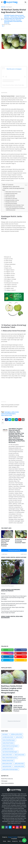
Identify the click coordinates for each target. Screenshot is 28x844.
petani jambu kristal (7, 763)
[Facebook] (6, 419)
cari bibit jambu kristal (7, 737)
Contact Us (15, 841)
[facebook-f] (6, 827)
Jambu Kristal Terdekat (8, 743)
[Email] (23, 419)
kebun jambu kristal (6, 415)
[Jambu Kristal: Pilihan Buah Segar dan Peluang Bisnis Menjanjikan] (6, 699)
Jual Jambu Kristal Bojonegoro (9, 751)
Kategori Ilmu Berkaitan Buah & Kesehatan (15, 208)
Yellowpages (4, 781)
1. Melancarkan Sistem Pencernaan (12, 191)
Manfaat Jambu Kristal (7, 760)
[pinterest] (20, 827)
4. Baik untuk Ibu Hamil (9, 196)
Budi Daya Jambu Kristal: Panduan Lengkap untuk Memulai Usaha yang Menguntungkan (11, 689)
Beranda (3, 6)
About (9, 841)
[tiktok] (3, 830)
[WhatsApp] (13, 419)
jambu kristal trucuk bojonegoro (10, 746)
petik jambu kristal (19, 763)
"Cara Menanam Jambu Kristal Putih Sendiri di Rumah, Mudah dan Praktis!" (12, 612)
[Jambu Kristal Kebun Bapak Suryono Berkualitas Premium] (7, 534)
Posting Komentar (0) (14, 550)
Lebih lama (23, 554)
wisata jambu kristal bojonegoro (10, 769)
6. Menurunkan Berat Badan (10, 203)
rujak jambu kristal (6, 766)
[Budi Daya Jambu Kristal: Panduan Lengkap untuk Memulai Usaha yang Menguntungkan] (14, 677)
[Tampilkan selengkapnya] (2, 422)
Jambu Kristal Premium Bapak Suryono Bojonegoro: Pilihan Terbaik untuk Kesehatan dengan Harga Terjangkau (14, 597)
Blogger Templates (12, 837)
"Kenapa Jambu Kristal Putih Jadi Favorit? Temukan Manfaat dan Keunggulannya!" (14, 604)
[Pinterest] (19, 419)
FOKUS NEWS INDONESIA (7, 783)
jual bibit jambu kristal (7, 749)
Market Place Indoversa (7, 778)
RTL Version (22, 841)
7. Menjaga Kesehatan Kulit (10, 201)
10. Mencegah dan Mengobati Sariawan (13, 206)
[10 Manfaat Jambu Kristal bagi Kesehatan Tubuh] (21, 534)
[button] (2, 2)
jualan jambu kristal (7, 754)
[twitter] (10, 827)
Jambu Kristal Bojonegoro (8, 413)
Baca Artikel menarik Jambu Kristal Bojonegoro (12, 601)
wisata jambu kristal (19, 766)
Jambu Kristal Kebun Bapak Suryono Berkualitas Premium (5, 543)
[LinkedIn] (16, 419)
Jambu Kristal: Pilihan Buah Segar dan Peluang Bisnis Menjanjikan (19, 699)
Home (4, 841)
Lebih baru (4, 554)
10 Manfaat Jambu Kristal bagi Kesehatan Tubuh (20, 541)
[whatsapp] (3, 827)
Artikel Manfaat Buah (10, 210)
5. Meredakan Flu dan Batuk (10, 198)
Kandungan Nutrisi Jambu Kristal (11, 186)
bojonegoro (9, 6)
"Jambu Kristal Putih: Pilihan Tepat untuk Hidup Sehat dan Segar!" (12, 608)
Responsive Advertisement (14, 721)
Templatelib (14, 838)
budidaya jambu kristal (16, 734)
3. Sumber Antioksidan (9, 195)
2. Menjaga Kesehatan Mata (10, 193)
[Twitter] (9, 419)
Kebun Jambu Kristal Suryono (9, 757)
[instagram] (17, 827)
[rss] (24, 827)
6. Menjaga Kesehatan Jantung (11, 200)
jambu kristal (15, 412)
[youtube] (13, 827)
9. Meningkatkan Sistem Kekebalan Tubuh (14, 205)
